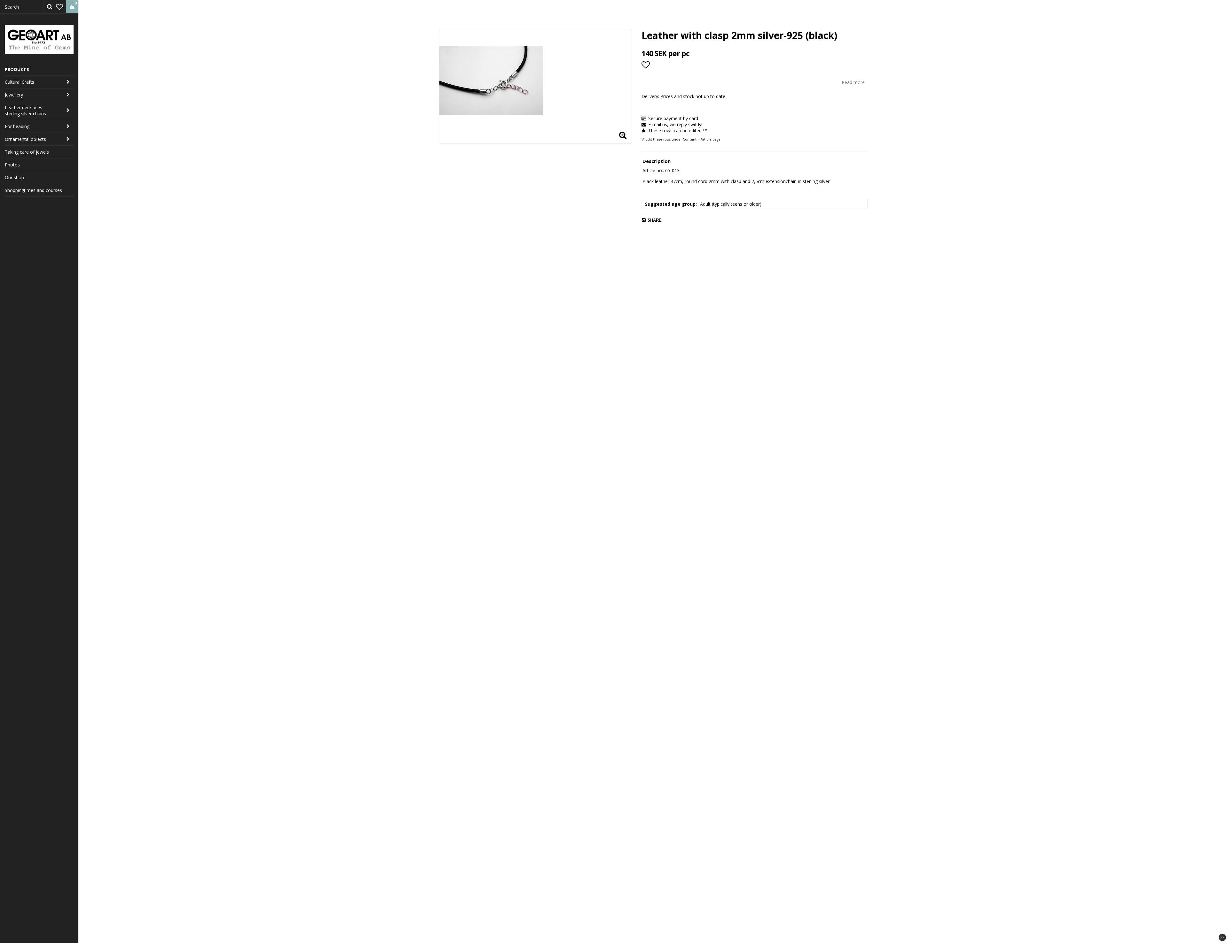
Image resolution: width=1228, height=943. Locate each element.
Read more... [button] (855, 82)
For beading (17, 126)
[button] (59, 6)
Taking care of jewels (27, 152)
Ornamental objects (25, 139)
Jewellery (14, 95)
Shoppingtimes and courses (33, 190)
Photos (12, 165)
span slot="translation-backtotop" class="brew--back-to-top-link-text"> (1222, 937)
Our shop (14, 177)
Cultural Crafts (19, 82)
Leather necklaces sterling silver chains (25, 110)
